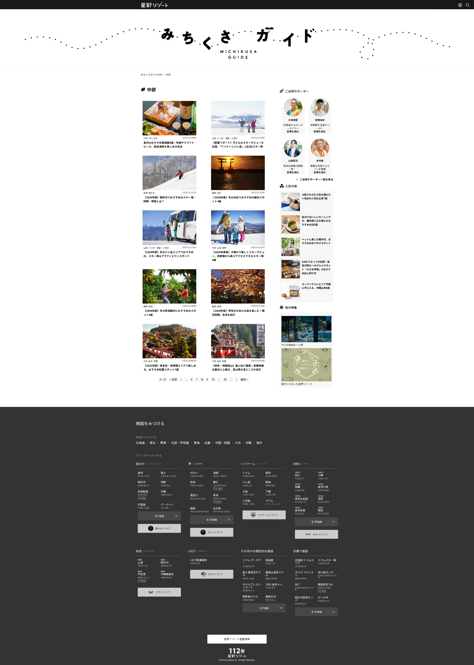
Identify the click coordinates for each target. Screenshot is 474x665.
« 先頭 (173, 379)
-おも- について (320, 534)
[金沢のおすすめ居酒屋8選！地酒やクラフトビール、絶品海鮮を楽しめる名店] (169, 133)
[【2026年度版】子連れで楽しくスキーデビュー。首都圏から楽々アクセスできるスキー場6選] (238, 243)
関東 (163, 443)
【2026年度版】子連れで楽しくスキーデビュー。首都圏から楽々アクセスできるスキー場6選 (238, 256)
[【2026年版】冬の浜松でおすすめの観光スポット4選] (238, 188)
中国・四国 (222, 443)
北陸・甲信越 (180, 443)
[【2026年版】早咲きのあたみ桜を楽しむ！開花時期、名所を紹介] (238, 301)
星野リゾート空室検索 (237, 639)
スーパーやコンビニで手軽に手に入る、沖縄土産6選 (316, 286)
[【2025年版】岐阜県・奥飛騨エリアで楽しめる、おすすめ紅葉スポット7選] (169, 356)
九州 (238, 443)
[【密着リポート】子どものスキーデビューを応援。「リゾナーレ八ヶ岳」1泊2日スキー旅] (238, 133)
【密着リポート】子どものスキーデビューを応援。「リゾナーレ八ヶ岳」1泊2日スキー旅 (238, 144)
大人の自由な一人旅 (292, 344)
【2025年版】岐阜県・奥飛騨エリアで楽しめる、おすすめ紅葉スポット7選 (169, 367)
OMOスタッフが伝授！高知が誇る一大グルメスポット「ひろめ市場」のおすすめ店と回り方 (316, 267)
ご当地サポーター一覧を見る (316, 179)
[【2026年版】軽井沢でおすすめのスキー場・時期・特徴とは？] (169, 188)
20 (225, 379)
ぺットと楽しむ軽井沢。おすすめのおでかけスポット (316, 241)
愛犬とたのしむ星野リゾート (297, 384)
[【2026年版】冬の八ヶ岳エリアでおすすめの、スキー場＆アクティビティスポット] (169, 243)
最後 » (244, 379)
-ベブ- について (163, 591)
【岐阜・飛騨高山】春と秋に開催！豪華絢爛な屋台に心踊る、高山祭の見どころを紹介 (238, 367)
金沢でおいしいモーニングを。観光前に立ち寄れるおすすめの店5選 (316, 220)
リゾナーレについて (268, 514)
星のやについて (163, 528)
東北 (153, 443)
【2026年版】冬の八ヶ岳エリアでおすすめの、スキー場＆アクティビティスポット (168, 254)
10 (213, 379)
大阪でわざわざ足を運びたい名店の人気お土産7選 (316, 196)
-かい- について (215, 532)
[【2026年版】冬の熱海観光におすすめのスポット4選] (169, 301)
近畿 (207, 443)
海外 (259, 443)
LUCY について (215, 574)
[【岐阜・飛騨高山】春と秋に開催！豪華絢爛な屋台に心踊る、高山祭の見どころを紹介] (238, 356)
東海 (197, 443)
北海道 (140, 443)
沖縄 (248, 443)
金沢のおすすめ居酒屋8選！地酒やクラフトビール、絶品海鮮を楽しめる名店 (168, 144)
